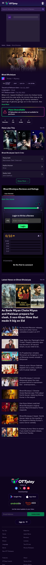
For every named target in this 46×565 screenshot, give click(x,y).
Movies (4, 537)
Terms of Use (27, 561)
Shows (4, 541)
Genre (4, 548)
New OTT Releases (8, 551)
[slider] (38, 208)
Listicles (26, 541)
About (25, 558)
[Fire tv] (31, 503)
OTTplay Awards (7, 561)
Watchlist (26, 530)
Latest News (27, 534)
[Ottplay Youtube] (29, 488)
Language (5, 544)
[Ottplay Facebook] (17, 488)
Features (5, 558)
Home (4, 534)
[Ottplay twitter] (21, 488)
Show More (21, 181)
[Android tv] (16, 503)
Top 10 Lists (27, 544)
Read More (5, 104)
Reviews (26, 537)
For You (4, 530)
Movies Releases (29, 548)
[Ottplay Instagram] (25, 488)
